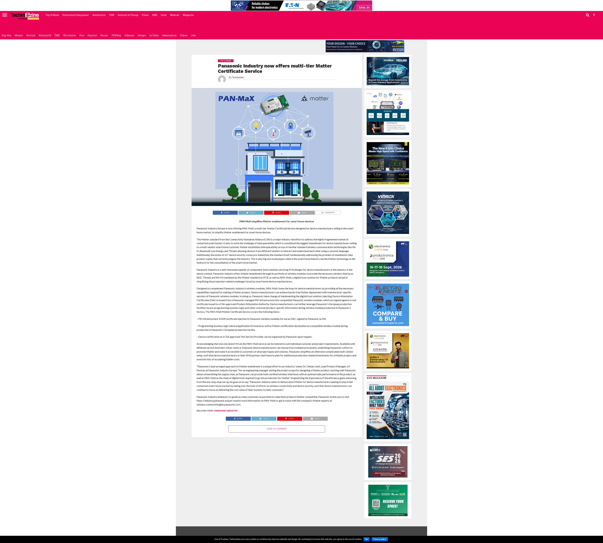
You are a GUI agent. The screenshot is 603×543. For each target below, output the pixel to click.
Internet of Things (128, 15)
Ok (366, 539)
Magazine (188, 15)
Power (145, 15)
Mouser (19, 35)
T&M (111, 15)
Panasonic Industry (226, 411)
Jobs (193, 35)
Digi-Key (6, 35)
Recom (104, 35)
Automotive (99, 15)
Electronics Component (75, 15)
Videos (183, 35)
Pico (81, 35)
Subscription (169, 35)
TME (57, 35)
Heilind (30, 35)
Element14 (45, 35)
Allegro (142, 35)
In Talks (154, 35)
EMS (154, 15)
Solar (164, 15)
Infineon (129, 35)
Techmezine (238, 77)
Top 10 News (52, 15)
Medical (174, 15)
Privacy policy (379, 539)
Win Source (69, 35)
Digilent (92, 35)
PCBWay (116, 35)
